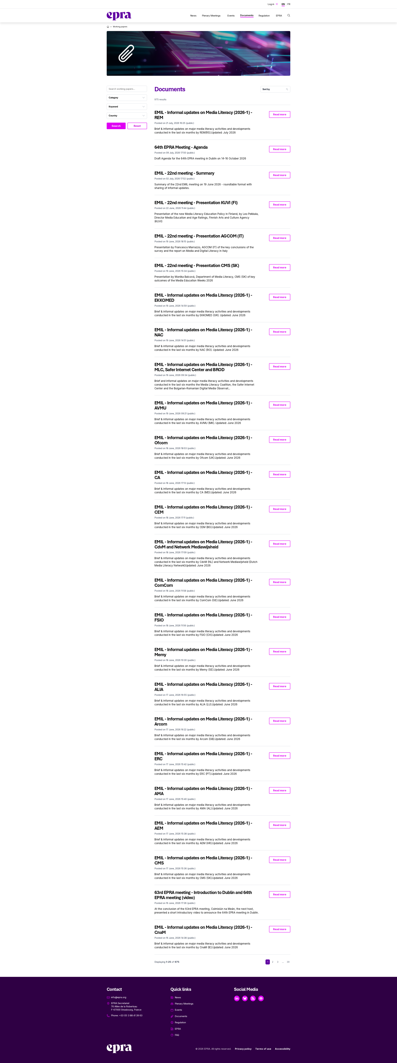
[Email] (261, 998)
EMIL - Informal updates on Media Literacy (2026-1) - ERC (203, 756)
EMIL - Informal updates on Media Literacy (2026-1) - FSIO (203, 617)
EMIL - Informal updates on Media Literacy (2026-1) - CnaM (203, 929)
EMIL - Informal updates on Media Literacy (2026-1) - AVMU (203, 405)
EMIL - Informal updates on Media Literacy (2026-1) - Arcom (203, 721)
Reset (137, 125)
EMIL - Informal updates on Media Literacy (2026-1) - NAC (203, 332)
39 (288, 961)
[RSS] (253, 998)
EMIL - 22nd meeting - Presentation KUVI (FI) (196, 202)
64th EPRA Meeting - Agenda (180, 147)
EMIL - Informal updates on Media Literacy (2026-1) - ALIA (203, 686)
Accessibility (282, 1048)
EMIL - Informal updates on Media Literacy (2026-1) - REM (203, 115)
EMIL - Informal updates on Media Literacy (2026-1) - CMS (203, 860)
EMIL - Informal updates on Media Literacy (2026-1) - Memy (203, 652)
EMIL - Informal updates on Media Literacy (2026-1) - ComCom (203, 582)
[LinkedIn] (237, 998)
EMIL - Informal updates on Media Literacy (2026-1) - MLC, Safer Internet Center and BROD (203, 367)
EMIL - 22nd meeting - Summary (184, 173)
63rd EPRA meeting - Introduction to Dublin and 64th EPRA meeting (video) (203, 895)
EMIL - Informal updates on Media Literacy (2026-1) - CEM (203, 509)
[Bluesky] (245, 998)
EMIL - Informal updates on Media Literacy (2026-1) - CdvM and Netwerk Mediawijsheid (203, 544)
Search (116, 125)
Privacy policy (243, 1048)
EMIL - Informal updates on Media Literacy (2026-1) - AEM (203, 825)
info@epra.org (118, 997)
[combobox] (127, 97)
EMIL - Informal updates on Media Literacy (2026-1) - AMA (203, 791)
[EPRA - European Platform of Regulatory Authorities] (119, 16)
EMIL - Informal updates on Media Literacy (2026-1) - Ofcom (203, 440)
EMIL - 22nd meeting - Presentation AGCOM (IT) (199, 236)
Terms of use (263, 1048)
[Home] (108, 26)
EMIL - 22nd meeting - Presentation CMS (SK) (196, 265)
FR (288, 4)
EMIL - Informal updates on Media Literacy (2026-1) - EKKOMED (203, 297)
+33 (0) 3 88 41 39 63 (130, 1015)
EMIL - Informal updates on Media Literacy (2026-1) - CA (203, 475)
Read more (279, 114)
